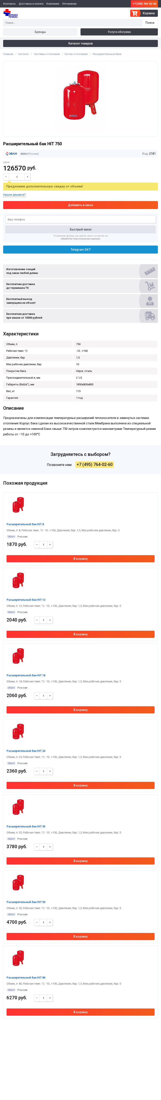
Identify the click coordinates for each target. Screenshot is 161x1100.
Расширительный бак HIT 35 (25, 826)
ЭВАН (23, 153)
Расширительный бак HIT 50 (25, 902)
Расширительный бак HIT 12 (25, 599)
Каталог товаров (80, 43)
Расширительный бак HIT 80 (25, 977)
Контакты (9, 3)
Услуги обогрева (119, 32)
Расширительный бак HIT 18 (25, 675)
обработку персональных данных (80, 238)
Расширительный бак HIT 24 (25, 750)
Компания (52, 3)
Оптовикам (69, 3)
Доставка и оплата (31, 3)
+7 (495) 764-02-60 (144, 3)
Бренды (40, 32)
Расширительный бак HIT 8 (25, 524)
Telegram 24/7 (81, 249)
